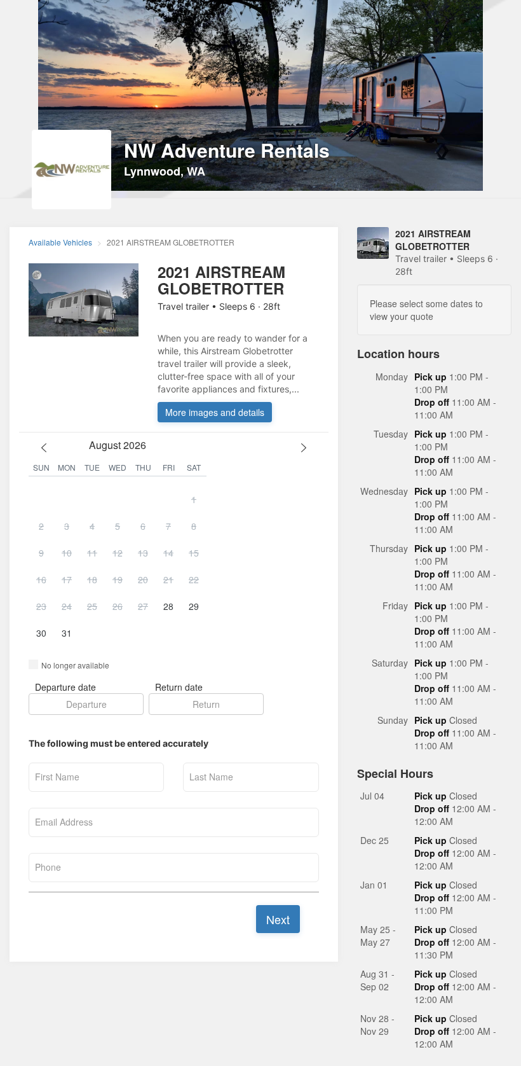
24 (67, 606)
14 (168, 552)
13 (143, 552)
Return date (179, 687)
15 (194, 552)
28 (168, 606)
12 (117, 552)
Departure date (65, 687)
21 (168, 579)
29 (194, 606)
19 (117, 579)
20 (143, 579)
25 (92, 606)
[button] (117, 567)
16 (41, 579)
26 (117, 606)
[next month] (304, 448)
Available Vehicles (60, 242)
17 (67, 579)
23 (41, 606)
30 (41, 632)
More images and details (214, 412)
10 (67, 552)
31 (67, 632)
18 (92, 579)
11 (92, 552)
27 (143, 606)
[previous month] (44, 448)
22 (194, 579)
